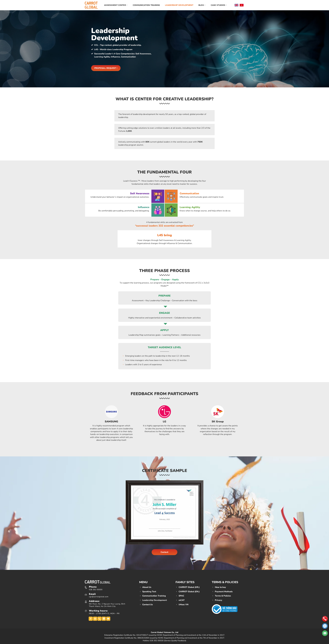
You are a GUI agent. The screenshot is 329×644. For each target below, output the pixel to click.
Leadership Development (179, 5)
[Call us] (99, 619)
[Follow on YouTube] (108, 619)
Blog (201, 5)
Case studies (218, 5)
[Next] (245, 424)
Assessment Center (115, 5)
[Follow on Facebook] (91, 619)
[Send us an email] (95, 619)
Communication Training (146, 5)
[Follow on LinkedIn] (104, 619)
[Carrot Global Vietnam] (91, 5)
